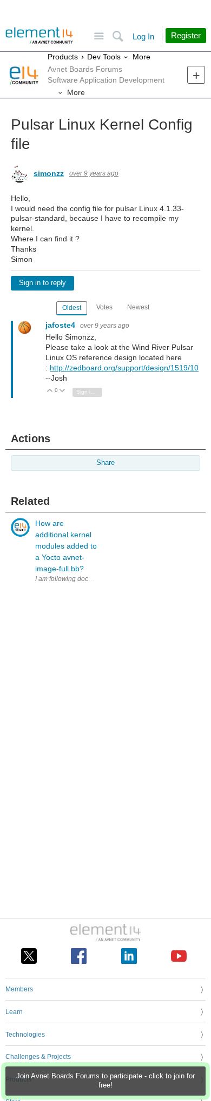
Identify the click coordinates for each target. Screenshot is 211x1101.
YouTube (179, 956)
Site (98, 36)
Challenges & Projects (38, 1056)
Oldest (71, 308)
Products (63, 56)
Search (117, 36)
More (141, 56)
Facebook (79, 956)
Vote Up (50, 391)
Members (19, 989)
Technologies (25, 1034)
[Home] (39, 36)
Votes (104, 307)
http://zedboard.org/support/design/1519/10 (124, 367)
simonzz (49, 173)
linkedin (129, 956)
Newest (138, 307)
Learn (14, 1012)
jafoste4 (61, 325)
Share (105, 463)
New (196, 75)
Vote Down (62, 391)
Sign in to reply (42, 283)
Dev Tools (104, 56)
